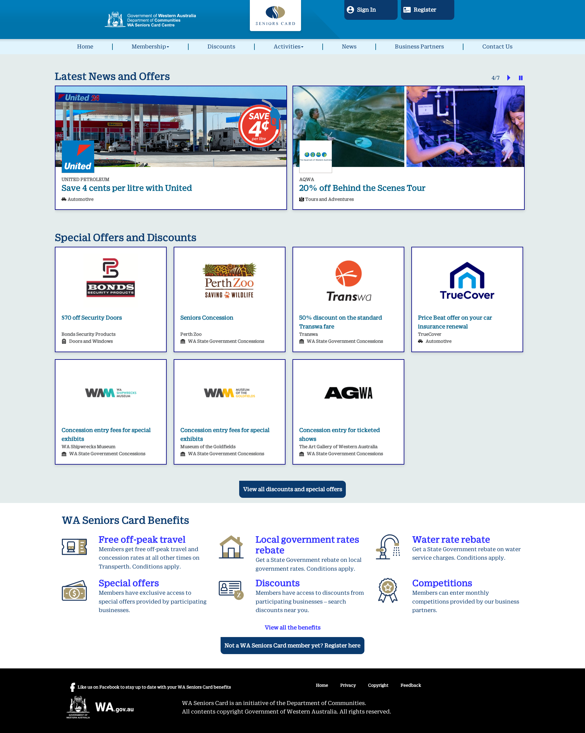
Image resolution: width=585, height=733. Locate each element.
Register (425, 10)
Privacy (348, 685)
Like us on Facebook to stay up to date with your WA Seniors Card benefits (154, 687)
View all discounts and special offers (292, 489)
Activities (287, 47)
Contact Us (497, 47)
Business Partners (419, 47)
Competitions (442, 583)
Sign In (366, 10)
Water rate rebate (451, 539)
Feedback (411, 685)
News (349, 47)
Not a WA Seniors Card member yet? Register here (292, 646)
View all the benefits (293, 628)
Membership (149, 47)
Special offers (129, 583)
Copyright (378, 685)
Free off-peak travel (142, 539)
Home (85, 47)
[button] (506, 78)
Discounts (221, 47)
